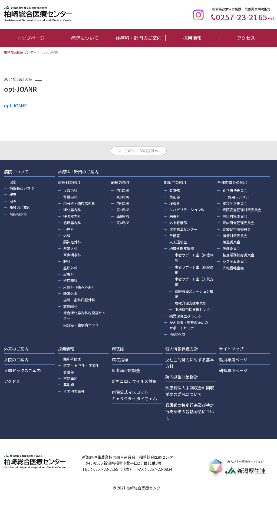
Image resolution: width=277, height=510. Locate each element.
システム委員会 (235, 261)
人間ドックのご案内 (22, 370)
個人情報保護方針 (181, 349)
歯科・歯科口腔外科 (79, 299)
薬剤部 (174, 197)
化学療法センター (183, 229)
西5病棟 (122, 203)
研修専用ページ (233, 370)
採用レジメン (238, 197)
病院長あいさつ (21, 188)
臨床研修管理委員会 (238, 222)
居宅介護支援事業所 (190, 303)
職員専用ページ (233, 359)
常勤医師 (70, 378)
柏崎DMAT (177, 334)
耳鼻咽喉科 (72, 254)
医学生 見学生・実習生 (81, 365)
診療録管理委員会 (237, 229)
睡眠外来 (70, 293)
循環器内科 (72, 222)
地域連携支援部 (181, 248)
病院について (84, 37)
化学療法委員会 (235, 190)
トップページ (31, 37)
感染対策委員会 (235, 216)
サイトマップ (231, 349)
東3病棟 (122, 197)
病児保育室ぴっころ (185, 316)
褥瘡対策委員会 (235, 235)
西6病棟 (122, 216)
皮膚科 (68, 274)
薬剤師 (68, 384)
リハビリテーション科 (187, 209)
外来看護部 (178, 222)
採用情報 (192, 37)
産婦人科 (70, 248)
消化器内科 (72, 209)
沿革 (13, 201)
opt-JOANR (15, 105)
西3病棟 (122, 190)
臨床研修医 (72, 359)
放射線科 (70, 306)
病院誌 (118, 349)
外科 (66, 235)
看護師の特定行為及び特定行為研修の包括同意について (189, 411)
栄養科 (174, 216)
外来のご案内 (16, 349)
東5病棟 (122, 209)
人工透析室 (178, 241)
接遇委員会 (231, 241)
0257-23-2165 (246, 16)
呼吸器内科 (72, 216)
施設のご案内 (20, 207)
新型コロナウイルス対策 (134, 381)
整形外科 (70, 267)
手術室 (174, 235)
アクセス (246, 37)
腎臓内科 (70, 197)
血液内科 (70, 190)
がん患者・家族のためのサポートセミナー (188, 325)
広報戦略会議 (233, 267)
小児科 (68, 229)
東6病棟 (122, 222)
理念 (13, 181)
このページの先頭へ (141, 150)
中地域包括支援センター (194, 309)
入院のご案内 (16, 359)
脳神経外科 (72, 241)
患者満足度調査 (126, 370)
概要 (13, 194)
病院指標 (120, 359)
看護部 (174, 190)
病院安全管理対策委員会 (242, 209)
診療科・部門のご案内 (138, 37)
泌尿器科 (70, 280)
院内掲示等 (18, 214)
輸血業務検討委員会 (238, 254)
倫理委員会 (231, 248)
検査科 (174, 203)
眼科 (66, 261)
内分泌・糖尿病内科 (79, 203)
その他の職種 (73, 391)
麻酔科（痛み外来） (79, 287)
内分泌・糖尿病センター (82, 324)
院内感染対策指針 (181, 377)
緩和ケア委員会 (235, 203)
